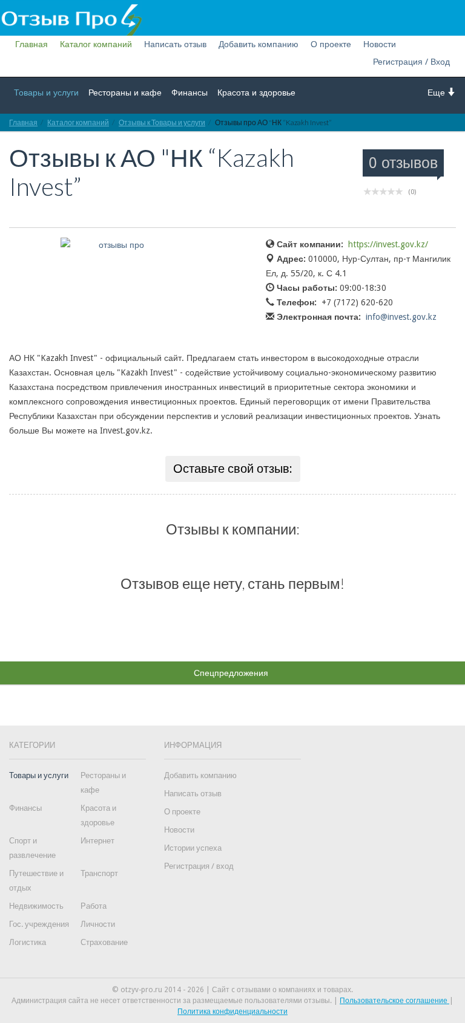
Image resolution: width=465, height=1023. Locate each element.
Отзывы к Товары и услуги (162, 122)
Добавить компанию (258, 44)
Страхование (104, 942)
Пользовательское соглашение (394, 1000)
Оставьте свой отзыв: (232, 468)
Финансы (189, 92)
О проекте (331, 44)
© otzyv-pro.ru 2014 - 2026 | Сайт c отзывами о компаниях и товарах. (232, 990)
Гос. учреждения (39, 924)
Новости (379, 44)
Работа (94, 906)
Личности (98, 924)
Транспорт (99, 873)
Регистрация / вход (199, 866)
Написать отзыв (175, 44)
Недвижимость (36, 906)
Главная (31, 44)
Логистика (27, 942)
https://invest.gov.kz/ (388, 244)
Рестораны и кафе (125, 92)
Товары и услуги (46, 92)
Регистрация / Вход (411, 62)
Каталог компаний (96, 44)
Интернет (97, 840)
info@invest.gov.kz (401, 317)
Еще (437, 92)
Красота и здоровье (256, 92)
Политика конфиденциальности (232, 1011)
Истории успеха (193, 847)
